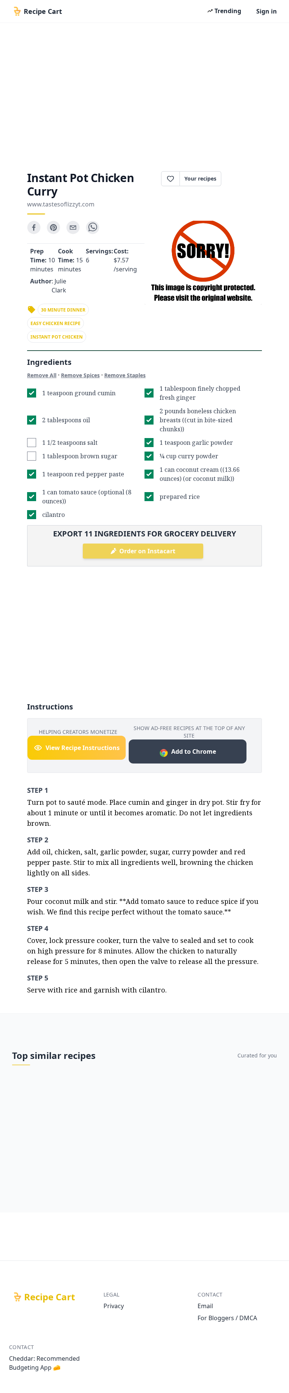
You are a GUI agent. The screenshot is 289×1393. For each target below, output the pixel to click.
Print (245, 179)
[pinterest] (53, 227)
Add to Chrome (193, 751)
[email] (73, 227)
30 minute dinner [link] (63, 310)
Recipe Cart (49, 1297)
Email (205, 1306)
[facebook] (34, 227)
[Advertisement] (144, 94)
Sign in (266, 11)
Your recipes (200, 178)
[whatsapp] (92, 227)
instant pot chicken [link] (56, 337)
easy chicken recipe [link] (55, 323)
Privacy (113, 1306)
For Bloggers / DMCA (227, 1318)
